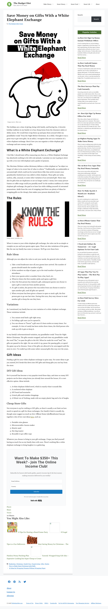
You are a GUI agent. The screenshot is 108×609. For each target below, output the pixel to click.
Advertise (10, 596)
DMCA (46, 603)
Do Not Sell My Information (66, 603)
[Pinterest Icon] (14, 582)
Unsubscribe (53, 603)
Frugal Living (36, 564)
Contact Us (11, 592)
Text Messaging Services (82, 603)
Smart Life (87, 4)
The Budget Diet (22, 3)
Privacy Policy (39, 603)
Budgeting (12, 564)
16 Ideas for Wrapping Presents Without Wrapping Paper (27, 568)
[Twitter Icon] (24, 582)
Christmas (19, 564)
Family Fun (27, 564)
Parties (47, 564)
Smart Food (74, 4)
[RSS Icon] (19, 582)
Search (80, 15)
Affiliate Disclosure (96, 603)
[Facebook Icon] (9, 582)
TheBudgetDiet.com (17, 603)
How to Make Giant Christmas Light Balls (22, 566)
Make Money (47, 4)
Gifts (42, 564)
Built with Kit (36, 500)
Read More (82, 58)
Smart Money (61, 4)
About (98, 4)
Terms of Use (29, 603)
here (32, 417)
